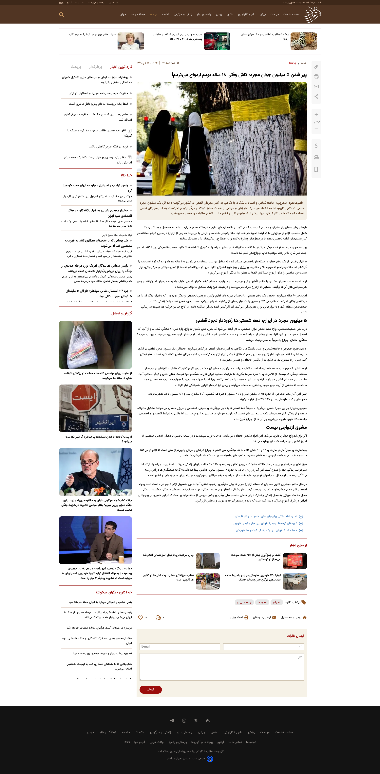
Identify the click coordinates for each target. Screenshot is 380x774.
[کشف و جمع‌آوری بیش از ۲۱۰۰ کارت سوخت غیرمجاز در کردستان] (295, 561)
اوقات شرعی (156, 742)
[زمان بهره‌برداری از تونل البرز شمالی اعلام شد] (208, 561)
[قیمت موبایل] (316, 170)
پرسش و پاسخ (178, 742)
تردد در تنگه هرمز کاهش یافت (108, 146)
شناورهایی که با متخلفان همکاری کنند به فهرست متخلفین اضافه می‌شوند (98, 243)
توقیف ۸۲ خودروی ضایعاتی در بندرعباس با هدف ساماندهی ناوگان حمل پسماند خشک (253, 577)
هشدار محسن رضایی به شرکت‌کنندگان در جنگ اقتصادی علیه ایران (100, 213)
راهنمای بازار (204, 14)
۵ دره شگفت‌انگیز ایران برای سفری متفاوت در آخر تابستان (266, 516)
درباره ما (92, 3)
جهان (123, 14)
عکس (230, 14)
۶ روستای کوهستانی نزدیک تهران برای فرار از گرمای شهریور (265, 523)
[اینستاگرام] (184, 720)
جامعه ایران (244, 602)
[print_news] (316, 76)
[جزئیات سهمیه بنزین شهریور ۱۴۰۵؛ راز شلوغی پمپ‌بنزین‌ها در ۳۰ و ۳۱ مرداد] (217, 41)
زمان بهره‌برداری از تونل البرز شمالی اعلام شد (168, 555)
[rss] (207, 720)
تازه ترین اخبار (121, 67)
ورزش (263, 14)
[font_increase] (316, 115)
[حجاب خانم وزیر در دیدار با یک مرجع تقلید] (131, 41)
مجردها (262, 602)
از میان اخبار (298, 545)
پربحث (76, 67)
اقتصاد (165, 14)
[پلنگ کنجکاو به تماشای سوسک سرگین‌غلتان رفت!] (304, 41)
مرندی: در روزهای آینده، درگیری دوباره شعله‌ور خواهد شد (99, 628)
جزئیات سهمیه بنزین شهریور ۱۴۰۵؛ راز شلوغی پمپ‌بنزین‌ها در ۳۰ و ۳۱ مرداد (177, 36)
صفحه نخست (291, 14)
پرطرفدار (95, 67)
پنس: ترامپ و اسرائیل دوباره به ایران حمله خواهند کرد (97, 188)
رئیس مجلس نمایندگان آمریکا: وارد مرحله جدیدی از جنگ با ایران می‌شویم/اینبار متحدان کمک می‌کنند (97, 268)
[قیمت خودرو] (316, 158)
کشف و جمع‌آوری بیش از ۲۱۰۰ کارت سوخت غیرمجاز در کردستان (256, 557)
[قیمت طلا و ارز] (316, 146)
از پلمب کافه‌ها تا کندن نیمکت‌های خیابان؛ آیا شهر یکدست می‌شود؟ (99, 439)
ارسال (150, 689)
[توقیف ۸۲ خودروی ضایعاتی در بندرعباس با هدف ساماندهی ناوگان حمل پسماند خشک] (295, 581)
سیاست (275, 14)
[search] (61, 14)
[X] (196, 720)
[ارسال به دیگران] (316, 86)
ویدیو (219, 14)
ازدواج (276, 602)
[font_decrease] (316, 128)
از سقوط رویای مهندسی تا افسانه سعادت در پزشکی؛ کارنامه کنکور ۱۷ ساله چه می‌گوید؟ (98, 376)
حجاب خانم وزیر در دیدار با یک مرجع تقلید (92, 34)
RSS (61, 3)
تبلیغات (102, 3)
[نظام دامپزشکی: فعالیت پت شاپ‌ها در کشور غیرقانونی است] (208, 581)
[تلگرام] (172, 720)
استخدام (113, 3)
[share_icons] (316, 96)
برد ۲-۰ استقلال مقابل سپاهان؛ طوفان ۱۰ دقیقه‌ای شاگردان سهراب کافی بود (99, 293)
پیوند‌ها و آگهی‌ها (202, 742)
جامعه (153, 14)
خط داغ (126, 175)
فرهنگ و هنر (138, 14)
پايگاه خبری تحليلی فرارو (182, 751)
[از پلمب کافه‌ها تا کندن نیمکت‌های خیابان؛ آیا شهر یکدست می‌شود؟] (95, 408)
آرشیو (69, 3)
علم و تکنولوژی (247, 14)
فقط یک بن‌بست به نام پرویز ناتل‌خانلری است (98, 104)
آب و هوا (139, 742)
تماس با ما (80, 3)
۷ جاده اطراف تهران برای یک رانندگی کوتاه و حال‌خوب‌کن (266, 530)
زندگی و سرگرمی (183, 14)
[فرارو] (312, 14)
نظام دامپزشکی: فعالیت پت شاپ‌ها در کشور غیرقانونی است (168, 577)
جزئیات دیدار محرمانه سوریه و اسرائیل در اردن (98, 93)
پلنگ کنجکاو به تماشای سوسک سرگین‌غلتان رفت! (265, 36)
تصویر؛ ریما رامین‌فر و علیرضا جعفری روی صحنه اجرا (102, 653)
